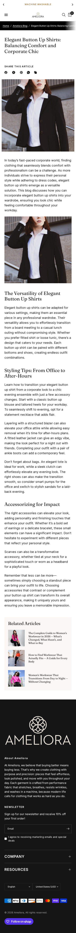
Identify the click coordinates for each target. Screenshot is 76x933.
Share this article (19, 66)
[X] (14, 72)
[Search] (64, 15)
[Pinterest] (22, 72)
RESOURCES (16, 869)
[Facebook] (6, 72)
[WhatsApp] (29, 72)
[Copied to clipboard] (36, 72)
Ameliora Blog (20, 25)
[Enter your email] (68, 828)
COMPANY (14, 856)
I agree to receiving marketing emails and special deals (37, 838)
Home (6, 25)
